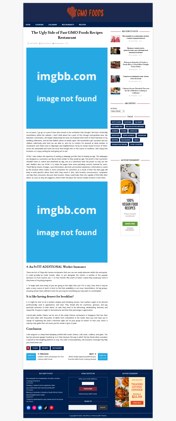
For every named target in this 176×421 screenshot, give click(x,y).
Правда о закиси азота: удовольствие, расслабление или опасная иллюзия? (136, 50)
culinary (138, 122)
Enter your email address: (88, 379)
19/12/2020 (34, 43)
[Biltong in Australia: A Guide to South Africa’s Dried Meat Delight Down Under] (115, 67)
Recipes (82, 24)
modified (116, 135)
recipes (45, 348)
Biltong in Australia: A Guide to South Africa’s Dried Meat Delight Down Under (136, 64)
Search (102, 407)
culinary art (117, 126)
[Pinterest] (51, 408)
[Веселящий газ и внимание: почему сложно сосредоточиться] (115, 41)
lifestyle (133, 131)
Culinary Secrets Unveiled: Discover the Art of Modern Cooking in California (135, 91)
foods (35, 348)
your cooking (136, 144)
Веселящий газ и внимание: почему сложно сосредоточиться (135, 37)
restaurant (57, 348)
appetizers (116, 122)
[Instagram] (34, 408)
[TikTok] (46, 408)
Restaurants (68, 24)
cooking (127, 122)
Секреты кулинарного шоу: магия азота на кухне (136, 77)
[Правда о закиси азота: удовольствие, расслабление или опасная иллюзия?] (115, 53)
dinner (115, 131)
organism (142, 135)
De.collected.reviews (135, 126)
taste (136, 140)
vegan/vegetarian (119, 144)
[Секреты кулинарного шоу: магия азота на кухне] (115, 81)
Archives (114, 108)
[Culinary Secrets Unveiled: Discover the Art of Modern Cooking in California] (115, 93)
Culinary (52, 24)
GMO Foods (92, 394)
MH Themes (102, 416)
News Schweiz (128, 135)
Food (28, 24)
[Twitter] (40, 408)
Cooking (39, 24)
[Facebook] (28, 408)
